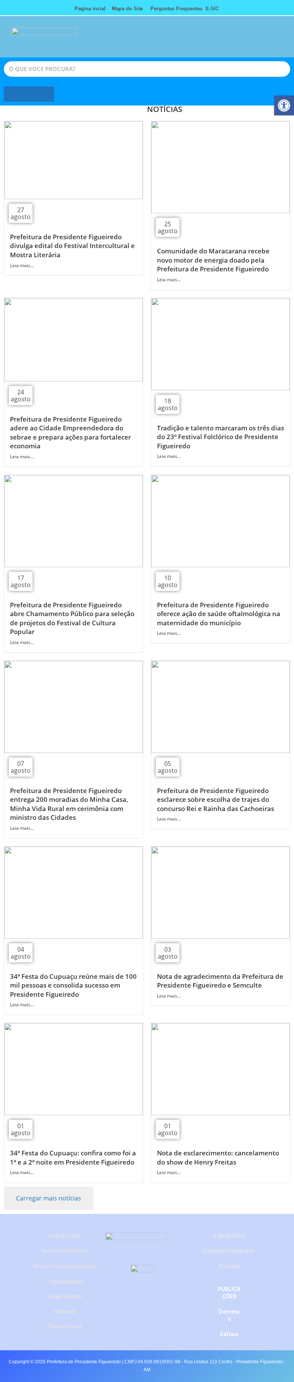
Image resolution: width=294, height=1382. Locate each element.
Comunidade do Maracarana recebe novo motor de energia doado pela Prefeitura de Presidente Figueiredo (213, 260)
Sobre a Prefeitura (64, 1251)
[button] (251, 40)
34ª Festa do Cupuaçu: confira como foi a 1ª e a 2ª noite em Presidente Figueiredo (73, 1157)
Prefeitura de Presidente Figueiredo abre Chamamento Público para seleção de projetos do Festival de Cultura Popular (72, 618)
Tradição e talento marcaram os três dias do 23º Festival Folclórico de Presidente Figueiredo (220, 436)
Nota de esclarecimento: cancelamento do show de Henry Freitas (218, 1157)
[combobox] (147, 69)
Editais (229, 1334)
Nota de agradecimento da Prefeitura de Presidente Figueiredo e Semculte (220, 981)
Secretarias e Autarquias (65, 1266)
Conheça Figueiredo (229, 1251)
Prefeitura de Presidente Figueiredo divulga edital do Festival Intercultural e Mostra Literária (72, 245)
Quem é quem (65, 1296)
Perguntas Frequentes (174, 8)
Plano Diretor (64, 1327)
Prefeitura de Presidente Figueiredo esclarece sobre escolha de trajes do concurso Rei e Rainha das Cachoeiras (215, 799)
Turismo (229, 1266)
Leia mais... (22, 265)
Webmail (64, 1312)
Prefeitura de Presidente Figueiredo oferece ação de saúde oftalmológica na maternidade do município (218, 613)
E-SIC (212, 8)
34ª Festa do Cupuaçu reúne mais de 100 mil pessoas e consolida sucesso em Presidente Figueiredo (73, 985)
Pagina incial (90, 8)
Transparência (64, 1281)
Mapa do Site (127, 8)
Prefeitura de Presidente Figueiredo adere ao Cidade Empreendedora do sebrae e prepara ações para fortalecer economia (70, 433)
